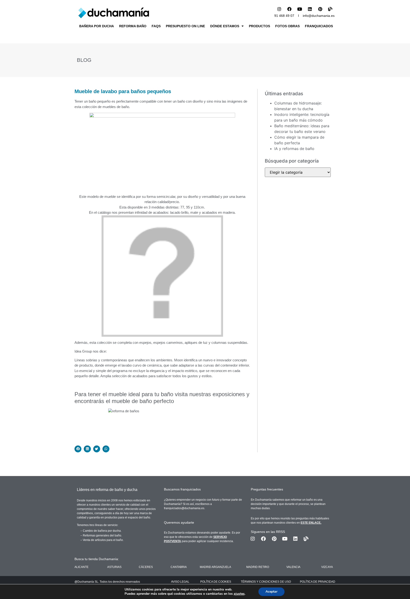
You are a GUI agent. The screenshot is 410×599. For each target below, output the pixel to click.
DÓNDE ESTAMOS (224, 26)
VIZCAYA (327, 567)
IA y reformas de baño (294, 148)
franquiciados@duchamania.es (184, 508)
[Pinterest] (320, 9)
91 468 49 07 (284, 16)
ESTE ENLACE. (311, 522)
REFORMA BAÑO (132, 26)
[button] (78, 448)
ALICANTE (82, 567)
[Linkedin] (310, 9)
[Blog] (330, 9)
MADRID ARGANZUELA (215, 567)
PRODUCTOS (259, 26)
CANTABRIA (179, 567)
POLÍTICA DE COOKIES (215, 581)
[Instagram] (279, 9)
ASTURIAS (114, 567)
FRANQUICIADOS (319, 26)
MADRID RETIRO (257, 567)
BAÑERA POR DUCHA (96, 26)
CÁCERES (146, 567)
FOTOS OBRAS (287, 26)
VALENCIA (293, 567)
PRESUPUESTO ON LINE (185, 26)
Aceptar (271, 591)
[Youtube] (299, 9)
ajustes (239, 594)
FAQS (156, 26)
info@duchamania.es (319, 16)
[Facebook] (289, 9)
